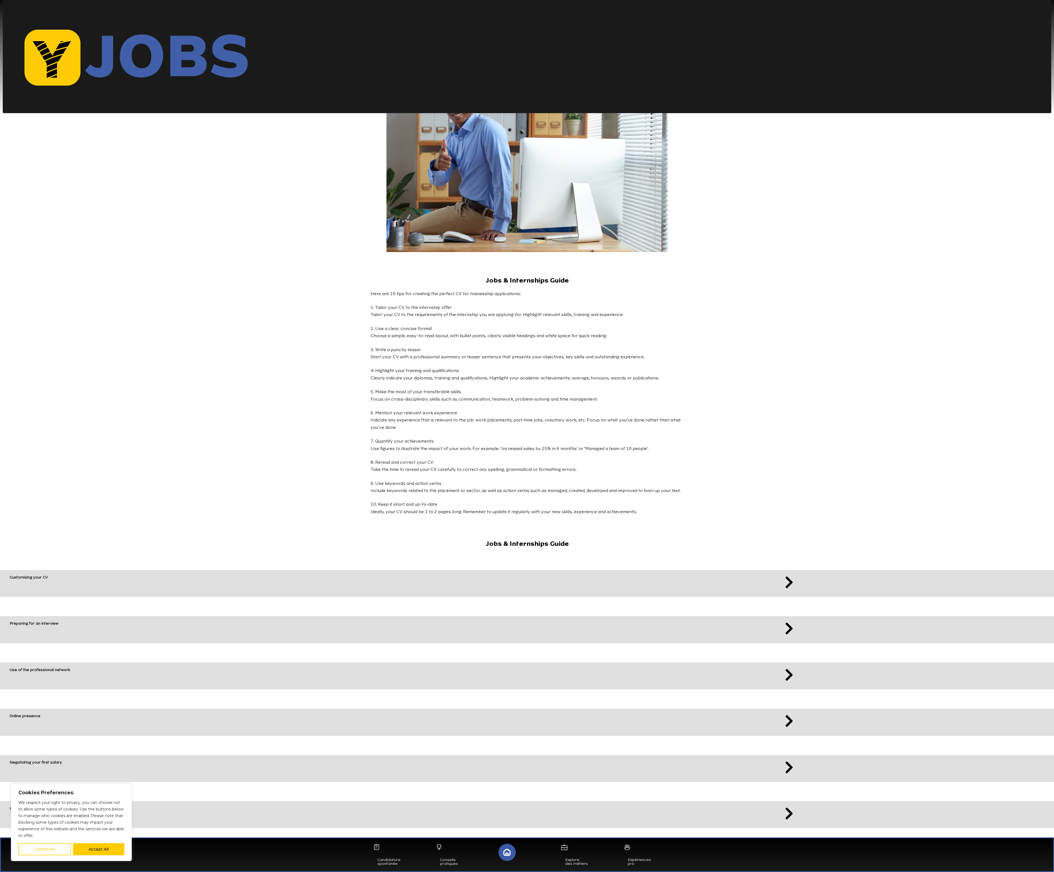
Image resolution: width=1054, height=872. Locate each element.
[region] (71, 822)
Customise (44, 849)
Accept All (99, 849)
